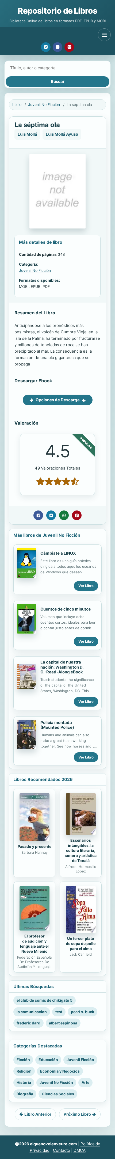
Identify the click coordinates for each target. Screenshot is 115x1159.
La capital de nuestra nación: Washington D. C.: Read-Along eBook (61, 667)
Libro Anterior (37, 1114)
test (58, 1011)
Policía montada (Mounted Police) (57, 725)
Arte (85, 1082)
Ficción (23, 1059)
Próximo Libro (77, 1114)
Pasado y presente (34, 846)
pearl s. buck (82, 1011)
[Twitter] (46, 47)
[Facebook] (57, 47)
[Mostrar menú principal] (104, 34)
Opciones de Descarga (58, 399)
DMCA (80, 1150)
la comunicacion (32, 1011)
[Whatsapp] (64, 515)
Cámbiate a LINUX (58, 553)
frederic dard (28, 1023)
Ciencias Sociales (58, 1094)
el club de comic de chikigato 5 (44, 1000)
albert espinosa (63, 1023)
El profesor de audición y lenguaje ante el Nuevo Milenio (34, 944)
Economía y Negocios (60, 1071)
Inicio (16, 104)
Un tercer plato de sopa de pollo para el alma (81, 943)
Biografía (25, 1094)
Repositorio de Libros (57, 11)
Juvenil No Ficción (44, 104)
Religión (24, 1071)
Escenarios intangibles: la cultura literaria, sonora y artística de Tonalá (81, 850)
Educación (48, 1059)
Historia (24, 1082)
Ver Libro (86, 586)
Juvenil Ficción (80, 1059)
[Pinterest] (69, 47)
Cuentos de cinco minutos (65, 609)
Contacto (61, 1150)
